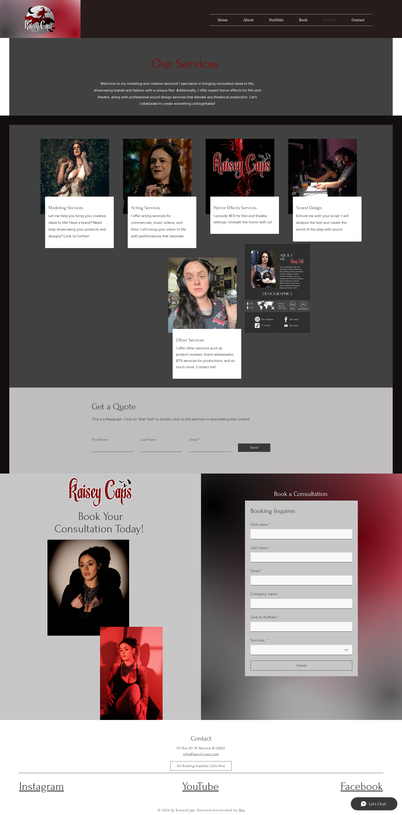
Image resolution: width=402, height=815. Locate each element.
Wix (242, 810)
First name (261, 524)
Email (193, 439)
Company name (264, 594)
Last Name (148, 439)
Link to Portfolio (265, 617)
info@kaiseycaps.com (201, 754)
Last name (260, 548)
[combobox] (301, 650)
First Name (100, 439)
